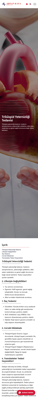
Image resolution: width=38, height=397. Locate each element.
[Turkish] (27, 4)
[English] (30, 4)
